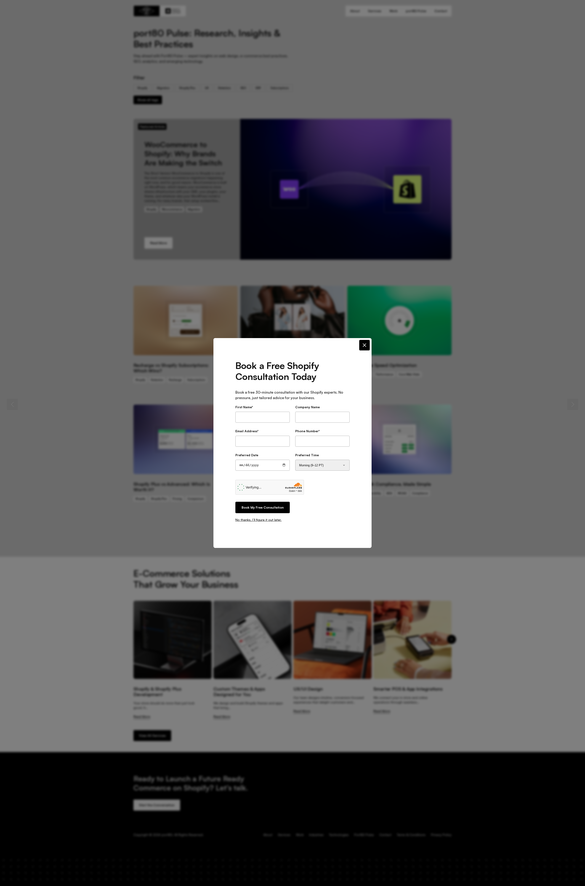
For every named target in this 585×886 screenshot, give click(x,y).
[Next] (572, 404)
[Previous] (12, 404)
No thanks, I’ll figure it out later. (258, 520)
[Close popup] (364, 345)
